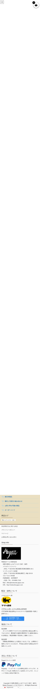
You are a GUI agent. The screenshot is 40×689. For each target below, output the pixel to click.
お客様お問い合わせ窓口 (8, 537)
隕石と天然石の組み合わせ (13, 501)
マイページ (4, 533)
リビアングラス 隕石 (9, 520)
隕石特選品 (8, 497)
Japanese (9, 687)
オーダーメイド (10, 510)
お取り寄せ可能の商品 (12, 505)
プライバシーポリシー (8, 530)
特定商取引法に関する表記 (9, 526)
